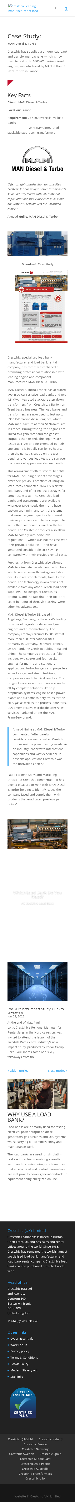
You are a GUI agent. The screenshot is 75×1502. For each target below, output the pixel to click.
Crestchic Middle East (35, 1459)
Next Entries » (58, 1071)
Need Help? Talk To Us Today (37, 1196)
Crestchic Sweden (21, 1454)
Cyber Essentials (21, 1338)
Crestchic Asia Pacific (35, 1464)
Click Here (37, 915)
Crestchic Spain (50, 1454)
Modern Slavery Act (24, 1370)
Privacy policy (19, 1351)
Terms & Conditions (24, 1357)
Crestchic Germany (35, 1449)
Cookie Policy (19, 1364)
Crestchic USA (35, 1478)
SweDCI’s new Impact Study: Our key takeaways (36, 1011)
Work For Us (18, 1345)
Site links (16, 1377)
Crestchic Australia (35, 1469)
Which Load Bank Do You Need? (37, 894)
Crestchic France (35, 1444)
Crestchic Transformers (35, 1474)
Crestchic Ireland (50, 1439)
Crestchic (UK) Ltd (20, 1439)
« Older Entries (18, 1071)
